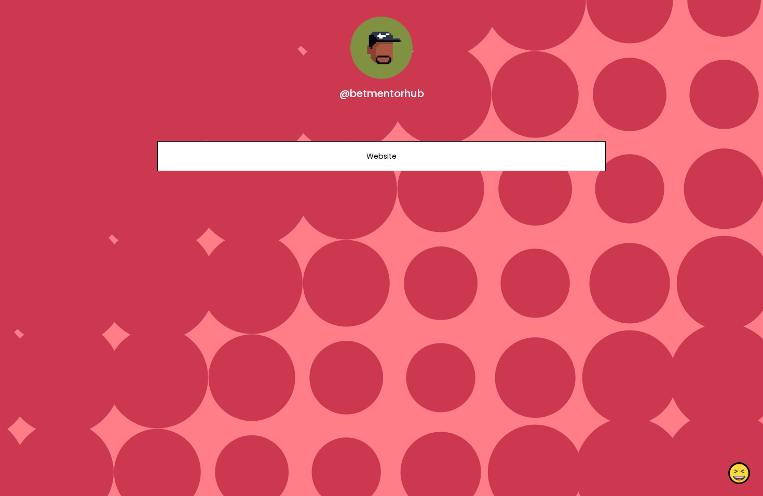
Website (381, 156)
